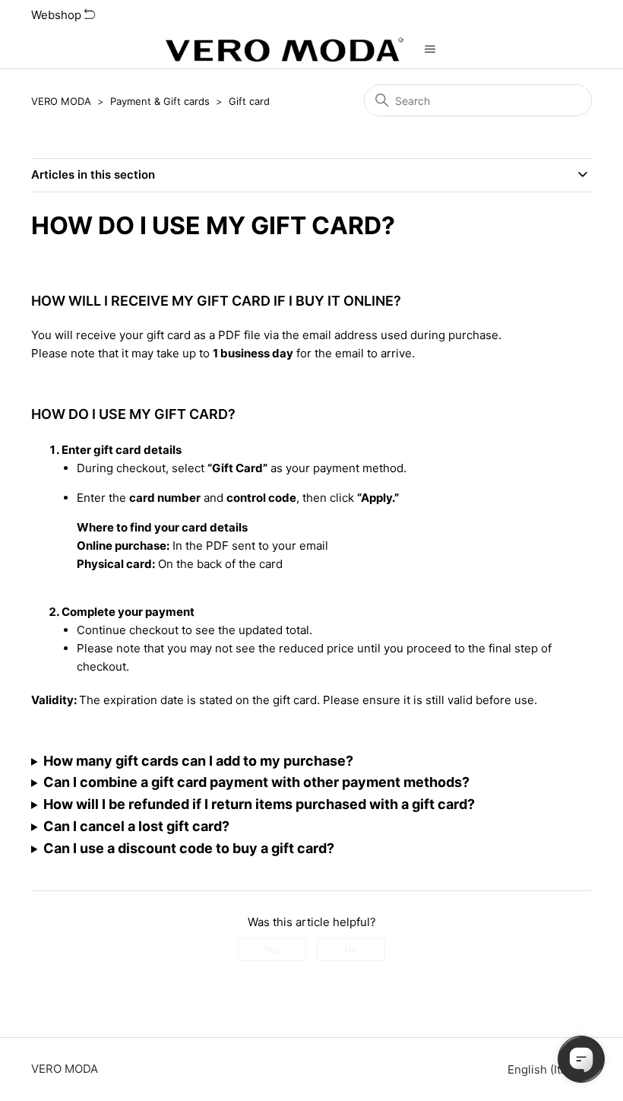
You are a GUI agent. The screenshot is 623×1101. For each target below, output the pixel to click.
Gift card (249, 101)
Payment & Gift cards (160, 101)
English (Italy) (545, 1069)
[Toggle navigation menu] (430, 49)
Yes (272, 949)
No (351, 949)
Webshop (57, 15)
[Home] (284, 49)
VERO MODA (61, 101)
